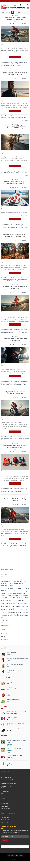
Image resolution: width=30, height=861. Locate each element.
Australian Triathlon (20, 436)
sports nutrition (8, 65)
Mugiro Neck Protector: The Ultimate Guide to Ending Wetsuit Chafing (15, 73)
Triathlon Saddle (4, 615)
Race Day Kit (3, 491)
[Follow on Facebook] (2, 787)
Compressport (19, 171)
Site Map (3, 798)
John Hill (24, 23)
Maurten (14, 331)
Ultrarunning (16, 280)
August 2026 (4, 634)
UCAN (18, 174)
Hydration (16, 438)
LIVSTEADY (24, 172)
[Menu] (28, 8)
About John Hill (5, 820)
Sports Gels (25, 606)
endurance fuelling (17, 583)
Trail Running (10, 280)
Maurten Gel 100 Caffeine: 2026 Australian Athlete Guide (15, 287)
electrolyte (3, 438)
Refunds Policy (5, 803)
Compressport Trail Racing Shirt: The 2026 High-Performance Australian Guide (15, 235)
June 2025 (3, 639)
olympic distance (11, 63)
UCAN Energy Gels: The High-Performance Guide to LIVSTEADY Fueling (15, 127)
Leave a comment (25, 67)
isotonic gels (20, 545)
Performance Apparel (22, 279)
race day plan (17, 227)
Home (2, 796)
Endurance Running (20, 381)
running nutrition (20, 331)
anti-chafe (18, 115)
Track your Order (5, 809)
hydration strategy (12, 593)
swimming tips (9, 118)
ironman (20, 172)
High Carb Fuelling (15, 226)
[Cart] (27, 4)
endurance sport (9, 438)
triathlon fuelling (20, 65)
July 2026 (3, 636)
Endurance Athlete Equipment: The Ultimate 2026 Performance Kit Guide (15, 446)
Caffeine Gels (19, 329)
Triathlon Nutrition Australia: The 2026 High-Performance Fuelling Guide (15, 182)
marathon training (20, 383)
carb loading (19, 62)
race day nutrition (5, 174)
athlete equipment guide (21, 488)
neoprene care (17, 117)
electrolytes (3, 226)
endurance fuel (4, 545)
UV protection (22, 615)
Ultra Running (22, 174)
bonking (18, 543)
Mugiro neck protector (9, 117)
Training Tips (4, 822)
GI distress (9, 226)
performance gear (23, 490)
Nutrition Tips (5, 817)
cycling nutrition (23, 543)
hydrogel (6, 63)
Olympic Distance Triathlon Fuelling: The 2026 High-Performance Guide (15, 18)
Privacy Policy (5, 806)
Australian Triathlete (20, 224)
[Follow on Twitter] (7, 787)
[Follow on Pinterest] (10, 787)
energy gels (7, 172)
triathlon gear (16, 118)
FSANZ (6, 331)
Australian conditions (5, 490)
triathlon (14, 65)
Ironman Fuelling (10, 227)
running (8, 491)
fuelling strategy (14, 172)
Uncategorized (15, 15)
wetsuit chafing (22, 118)
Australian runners (12, 579)
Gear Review (14, 279)
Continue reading (15, 57)
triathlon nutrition (24, 227)
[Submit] (12, 12)
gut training (13, 383)
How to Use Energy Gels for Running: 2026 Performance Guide (15, 339)
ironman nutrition (22, 438)
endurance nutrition (7, 586)
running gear (4, 280)
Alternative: (4, 844)
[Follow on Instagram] (5, 787)
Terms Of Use (5, 801)
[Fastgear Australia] (13, 6)
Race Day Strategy (12, 603)
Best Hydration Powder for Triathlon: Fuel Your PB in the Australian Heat (15, 393)
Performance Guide (20, 63)
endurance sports (14, 490)
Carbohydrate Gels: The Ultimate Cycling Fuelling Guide (15, 500)
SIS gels (20, 606)
